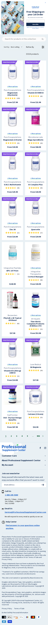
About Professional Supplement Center (21, 460)
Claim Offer (35, 24)
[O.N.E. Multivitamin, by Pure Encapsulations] (12, 162)
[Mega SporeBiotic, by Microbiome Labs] (35, 118)
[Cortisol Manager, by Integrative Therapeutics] (35, 252)
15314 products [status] (32, 54)
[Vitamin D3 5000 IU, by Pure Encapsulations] (35, 71)
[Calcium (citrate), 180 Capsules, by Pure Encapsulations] (35, 396)
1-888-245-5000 (11, 495)
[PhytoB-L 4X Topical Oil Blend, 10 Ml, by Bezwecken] (12, 299)
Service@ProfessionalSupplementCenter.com (25, 512)
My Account (7, 465)
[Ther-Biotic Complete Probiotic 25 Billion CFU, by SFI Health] (35, 299)
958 (38, 436)
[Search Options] (43, 39)
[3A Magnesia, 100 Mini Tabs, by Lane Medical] (35, 349)
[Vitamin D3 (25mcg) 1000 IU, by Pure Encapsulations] (12, 349)
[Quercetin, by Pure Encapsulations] (35, 207)
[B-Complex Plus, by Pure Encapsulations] (35, 162)
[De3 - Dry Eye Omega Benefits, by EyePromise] (12, 396)
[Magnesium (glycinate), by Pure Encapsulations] (12, 71)
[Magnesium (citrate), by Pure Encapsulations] (12, 118)
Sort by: (11, 47)
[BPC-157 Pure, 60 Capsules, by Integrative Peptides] (12, 252)
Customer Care (9, 456)
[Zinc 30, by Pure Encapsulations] (12, 207)
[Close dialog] (45, 3)
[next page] (43, 436)
